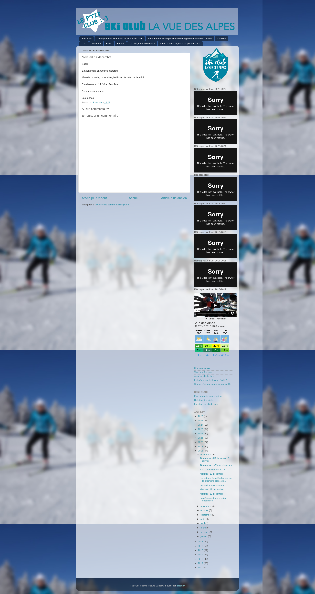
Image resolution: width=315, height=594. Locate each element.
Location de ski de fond (206, 404)
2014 (201, 554)
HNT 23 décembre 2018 (212, 469)
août (203, 519)
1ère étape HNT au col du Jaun (216, 465)
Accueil (134, 198)
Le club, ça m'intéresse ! (142, 43)
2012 (201, 563)
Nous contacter (202, 368)
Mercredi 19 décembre (211, 474)
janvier (204, 536)
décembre (206, 454)
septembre (206, 515)
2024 (201, 425)
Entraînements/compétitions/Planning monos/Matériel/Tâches (180, 38)
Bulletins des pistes (204, 400)
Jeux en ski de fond (204, 376)
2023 (201, 429)
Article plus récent (94, 198)
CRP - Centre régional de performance (180, 43)
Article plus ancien (174, 198)
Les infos (87, 38)
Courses (221, 38)
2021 (201, 438)
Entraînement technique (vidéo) (210, 380)
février (204, 532)
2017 (201, 541)
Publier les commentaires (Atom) (113, 204)
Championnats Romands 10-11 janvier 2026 (120, 38)
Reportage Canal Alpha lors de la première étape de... (216, 479)
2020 (201, 442)
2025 (201, 420)
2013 (201, 559)
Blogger (181, 585)
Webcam (96, 43)
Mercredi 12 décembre (211, 489)
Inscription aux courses (212, 485)
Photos (120, 43)
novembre (206, 506)
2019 (201, 446)
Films (109, 43)
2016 (201, 546)
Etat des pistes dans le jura (208, 396)
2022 (201, 433)
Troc (84, 43)
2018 (201, 451)
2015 (201, 550)
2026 (201, 416)
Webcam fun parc (203, 372)
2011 (200, 567)
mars (203, 528)
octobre (204, 510)
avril (202, 523)
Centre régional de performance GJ (212, 384)
